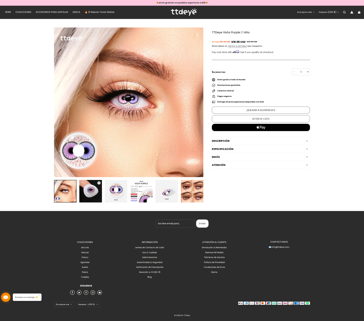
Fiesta (85, 272)
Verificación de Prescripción (150, 267)
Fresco (85, 257)
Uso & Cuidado (149, 252)
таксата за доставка (237, 46)
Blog (150, 277)
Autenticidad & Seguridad (149, 262)
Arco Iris (85, 247)
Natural (85, 252)
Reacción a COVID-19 (149, 272)
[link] (8, 12)
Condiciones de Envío (214, 267)
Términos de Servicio (214, 257)
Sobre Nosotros (149, 257)
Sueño (85, 267)
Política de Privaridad (214, 262)
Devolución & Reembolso (214, 247)
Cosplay (85, 277)
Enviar (202, 223)
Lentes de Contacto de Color (149, 247)
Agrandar (85, 262)
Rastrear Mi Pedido (214, 252)
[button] (344, 12)
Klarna (214, 272)
